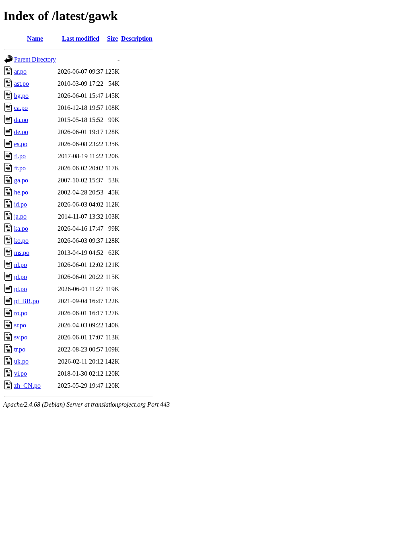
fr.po (20, 168)
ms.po (21, 252)
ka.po (21, 228)
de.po (21, 131)
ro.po (20, 313)
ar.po (20, 71)
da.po (21, 119)
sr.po (20, 325)
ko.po (21, 240)
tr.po (19, 349)
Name (35, 38)
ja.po (20, 216)
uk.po (21, 361)
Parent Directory (35, 59)
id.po (20, 204)
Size (112, 38)
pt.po (20, 288)
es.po (20, 144)
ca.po (21, 107)
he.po (21, 192)
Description (136, 38)
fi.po (20, 156)
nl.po (20, 264)
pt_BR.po (26, 301)
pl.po (20, 276)
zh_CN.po (27, 385)
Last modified (80, 38)
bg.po (21, 95)
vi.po (20, 373)
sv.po (20, 337)
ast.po (21, 83)
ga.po (21, 180)
